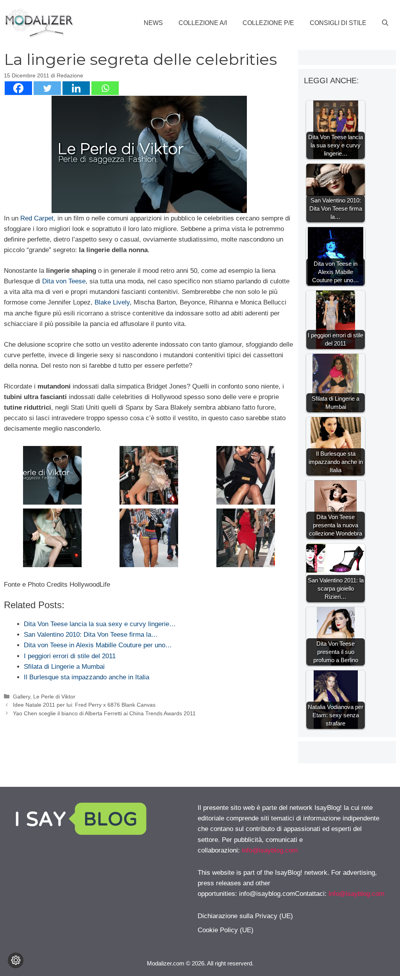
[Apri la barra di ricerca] (385, 23)
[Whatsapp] (105, 88)
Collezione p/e (268, 23)
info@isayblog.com (270, 850)
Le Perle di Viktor (54, 696)
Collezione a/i (203, 23)
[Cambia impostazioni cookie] (15, 960)
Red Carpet (37, 218)
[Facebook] (18, 88)
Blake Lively (112, 302)
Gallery (21, 696)
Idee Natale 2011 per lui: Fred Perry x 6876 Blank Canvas (84, 705)
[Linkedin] (76, 88)
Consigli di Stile (338, 23)
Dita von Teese (64, 281)
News (153, 23)
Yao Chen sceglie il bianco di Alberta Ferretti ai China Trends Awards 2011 (104, 713)
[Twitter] (47, 88)
